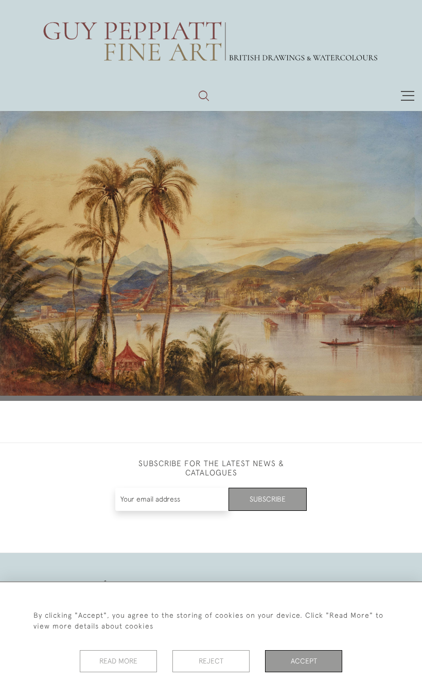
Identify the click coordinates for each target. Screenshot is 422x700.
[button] (204, 95)
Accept (304, 661)
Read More (118, 661)
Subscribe (268, 499)
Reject (211, 661)
